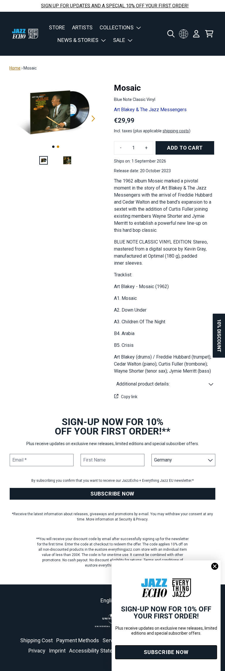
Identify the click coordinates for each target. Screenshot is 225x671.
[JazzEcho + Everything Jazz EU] (25, 33)
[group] (43, 160)
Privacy (36, 651)
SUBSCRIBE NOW (112, 494)
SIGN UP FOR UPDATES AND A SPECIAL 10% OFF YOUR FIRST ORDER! (115, 6)
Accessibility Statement (97, 651)
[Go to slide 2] (58, 147)
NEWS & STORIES (77, 40)
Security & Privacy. (133, 519)
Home (15, 68)
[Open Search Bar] (170, 34)
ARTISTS (82, 27)
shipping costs (176, 131)
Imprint (57, 651)
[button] (165, 384)
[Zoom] (55, 112)
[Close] (214, 566)
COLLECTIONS (117, 27)
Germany (183, 33)
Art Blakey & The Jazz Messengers (150, 109)
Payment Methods (77, 640)
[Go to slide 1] (53, 147)
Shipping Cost (36, 640)
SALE (119, 40)
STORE (57, 27)
